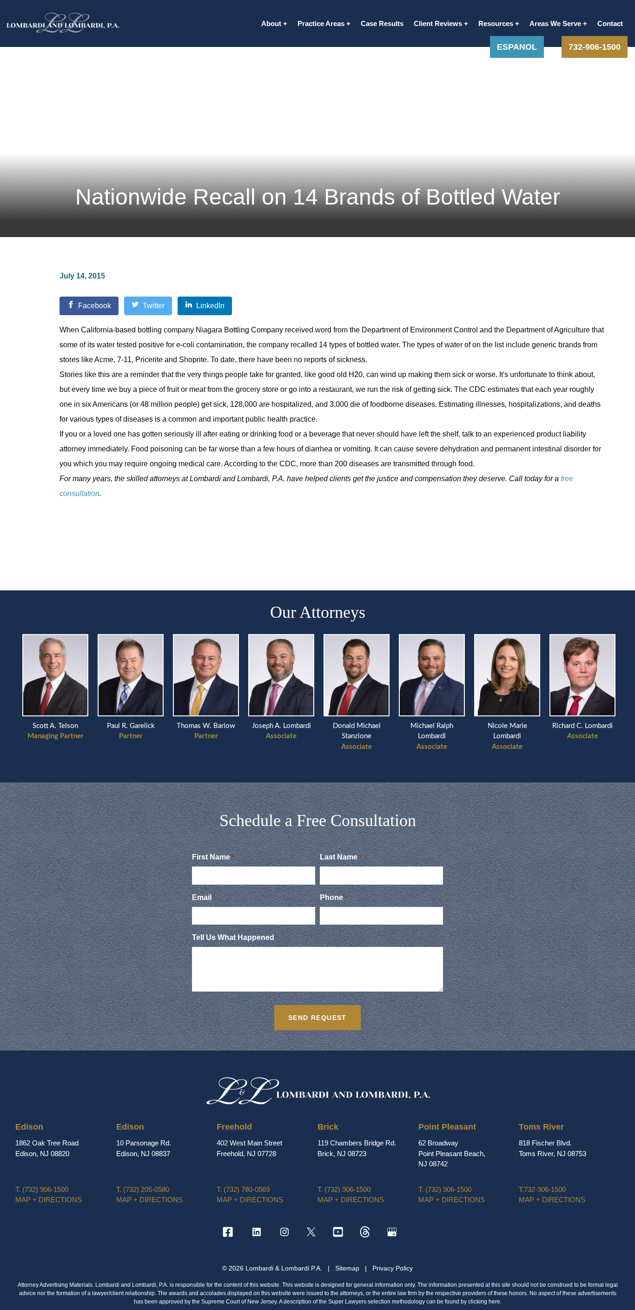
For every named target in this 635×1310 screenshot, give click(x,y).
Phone (333, 897)
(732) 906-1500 (41, 1189)
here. (495, 1301)
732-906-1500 (595, 46)
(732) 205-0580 (142, 1189)
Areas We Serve (555, 23)
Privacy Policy (392, 1268)
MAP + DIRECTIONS (48, 1200)
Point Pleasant (447, 1126)
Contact (610, 23)
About (271, 23)
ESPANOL (517, 46)
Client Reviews (438, 23)
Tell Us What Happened (235, 937)
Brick (328, 1126)
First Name (213, 857)
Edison (29, 1126)
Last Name (340, 857)
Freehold (234, 1126)
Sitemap (348, 1268)
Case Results (382, 23)
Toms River (541, 1126)
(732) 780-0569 (243, 1189)
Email (203, 897)
